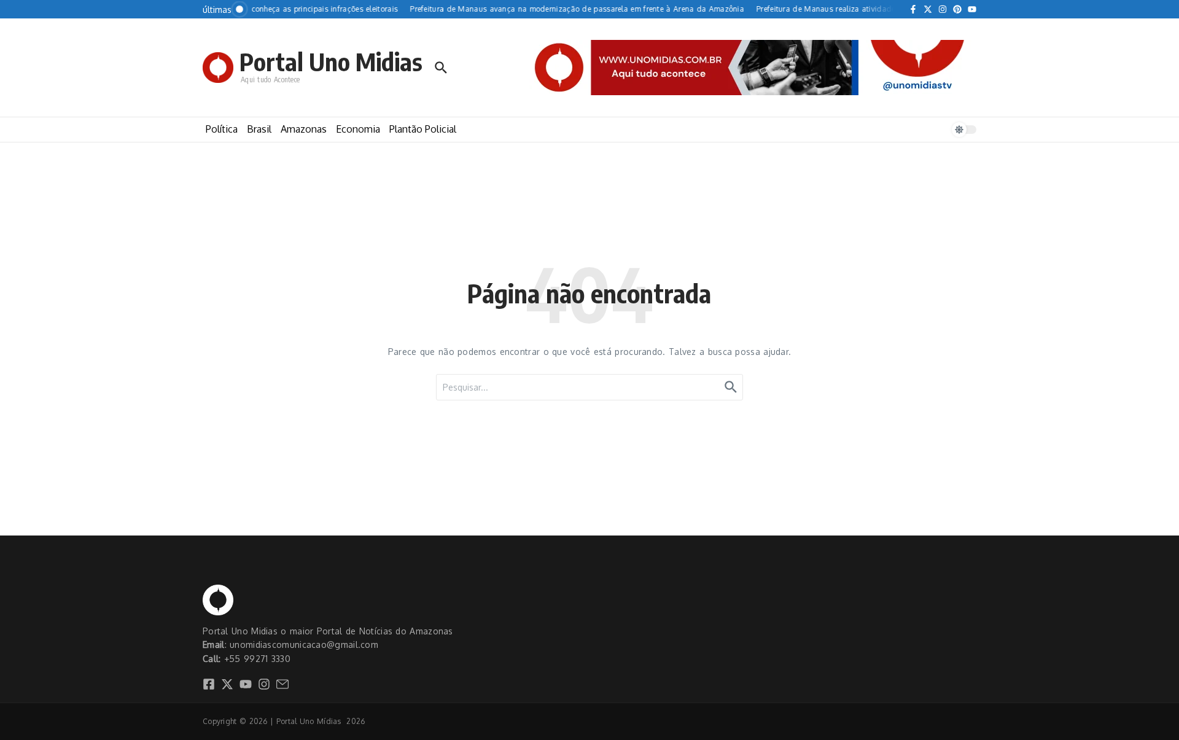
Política (222, 129)
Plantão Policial (422, 129)
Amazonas (304, 129)
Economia (358, 129)
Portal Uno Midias (330, 61)
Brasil (259, 129)
